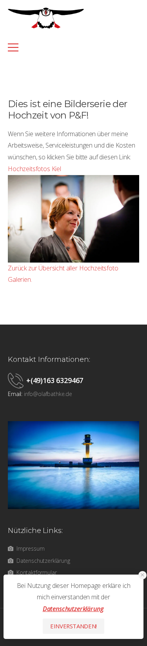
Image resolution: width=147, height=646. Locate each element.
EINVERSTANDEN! (73, 626)
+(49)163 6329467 (54, 380)
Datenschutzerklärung (73, 608)
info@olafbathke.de (48, 394)
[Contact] (17, 380)
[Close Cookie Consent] (142, 575)
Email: (15, 394)
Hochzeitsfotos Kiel (34, 168)
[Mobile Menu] (69, 47)
